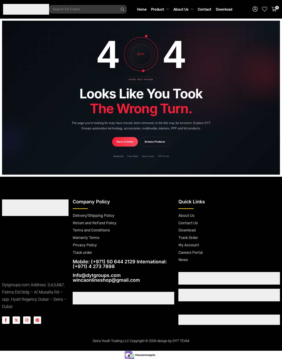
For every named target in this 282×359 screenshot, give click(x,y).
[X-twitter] (16, 320)
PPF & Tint (163, 156)
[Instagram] (27, 320)
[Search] (122, 9)
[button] (255, 9)
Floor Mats (132, 156)
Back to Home (125, 141)
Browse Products (155, 141)
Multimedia (118, 156)
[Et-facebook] (5, 320)
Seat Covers (148, 156)
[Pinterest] (37, 320)
